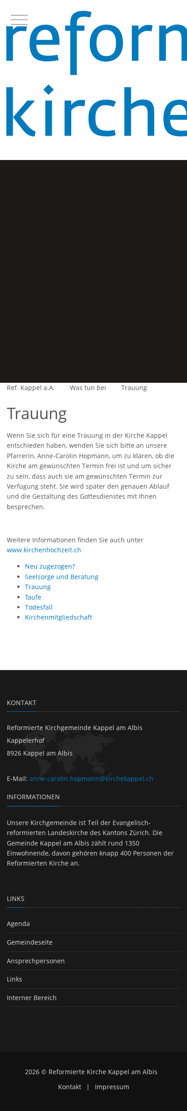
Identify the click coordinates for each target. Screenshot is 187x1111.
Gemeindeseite (30, 942)
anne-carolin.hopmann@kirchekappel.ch (91, 778)
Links (14, 979)
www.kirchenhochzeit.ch (44, 549)
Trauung (134, 387)
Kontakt (69, 1086)
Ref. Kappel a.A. (31, 387)
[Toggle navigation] (18, 17)
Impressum (112, 1086)
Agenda (18, 923)
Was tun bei (88, 387)
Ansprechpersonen (36, 960)
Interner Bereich (32, 997)
